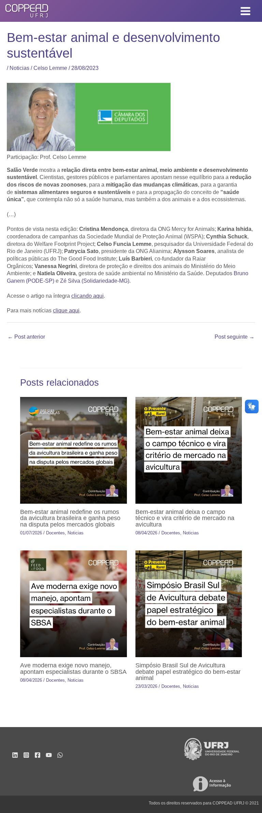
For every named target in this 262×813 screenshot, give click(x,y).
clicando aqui (87, 296)
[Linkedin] (15, 755)
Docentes (55, 532)
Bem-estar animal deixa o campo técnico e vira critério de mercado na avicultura (184, 518)
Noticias (19, 68)
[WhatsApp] (60, 755)
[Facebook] (37, 755)
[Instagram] (26, 755)
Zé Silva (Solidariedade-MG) (94, 281)
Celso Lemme (50, 68)
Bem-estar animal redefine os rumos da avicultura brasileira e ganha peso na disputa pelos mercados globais (70, 518)
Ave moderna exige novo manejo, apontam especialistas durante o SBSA (73, 668)
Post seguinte (234, 337)
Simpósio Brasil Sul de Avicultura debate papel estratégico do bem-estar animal (188, 671)
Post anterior (26, 337)
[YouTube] (49, 755)
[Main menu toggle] (245, 10)
